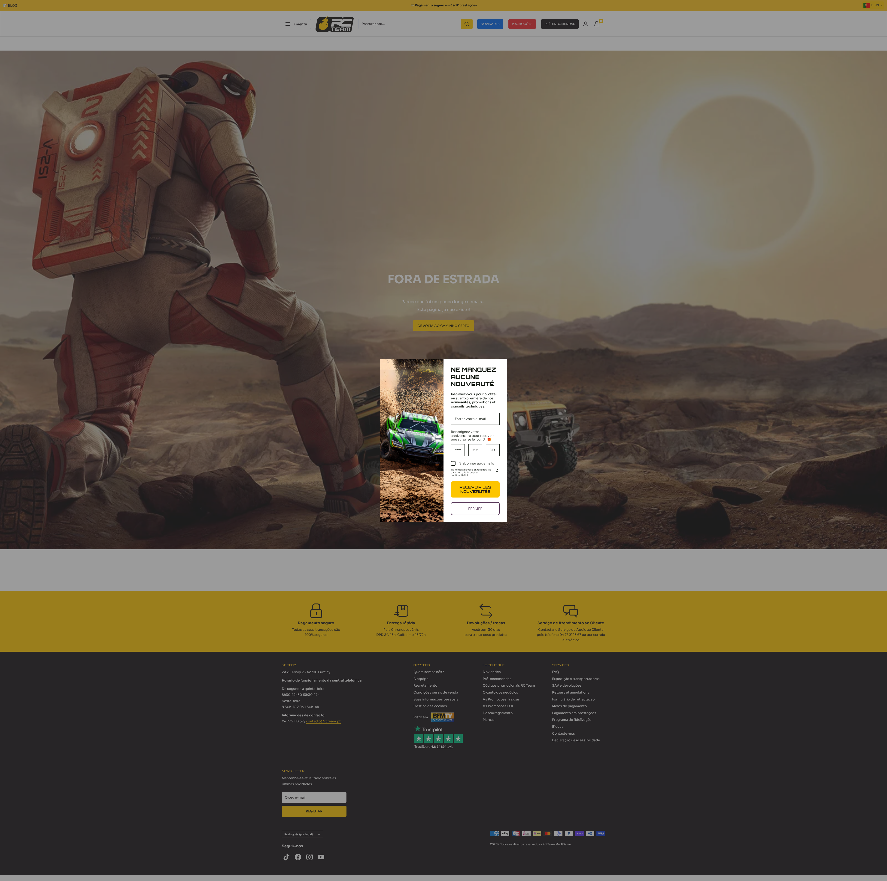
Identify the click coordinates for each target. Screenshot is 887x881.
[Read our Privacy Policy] (497, 470)
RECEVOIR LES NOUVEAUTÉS (475, 489)
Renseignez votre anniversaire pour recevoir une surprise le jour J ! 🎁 (472, 436)
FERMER (475, 508)
